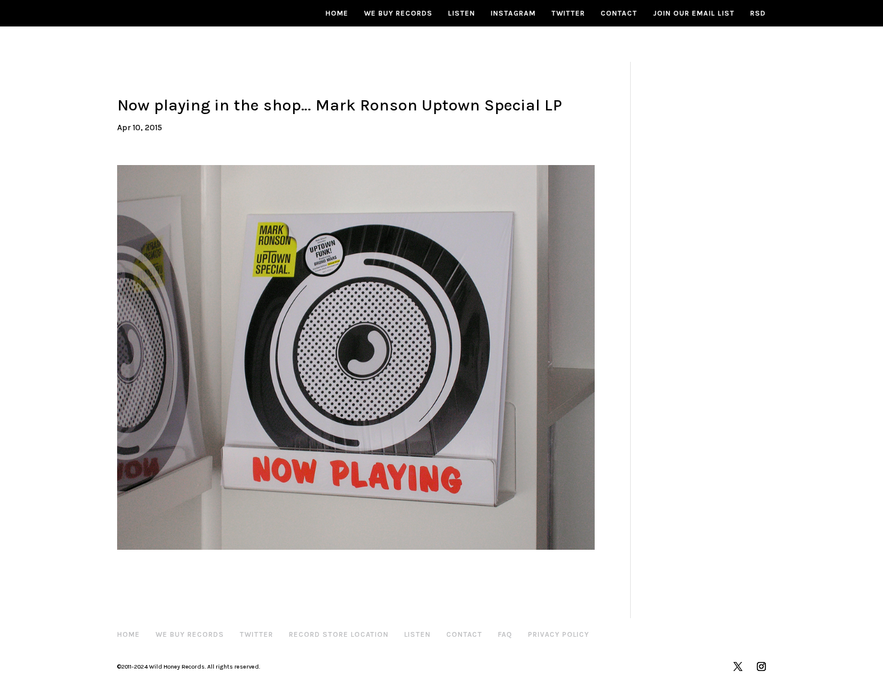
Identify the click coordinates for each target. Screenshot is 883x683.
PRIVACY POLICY (558, 634)
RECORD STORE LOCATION (339, 634)
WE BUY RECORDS (398, 13)
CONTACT (619, 13)
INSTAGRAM (513, 13)
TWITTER (568, 13)
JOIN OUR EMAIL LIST (694, 13)
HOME (337, 13)
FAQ (505, 634)
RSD (758, 13)
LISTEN (461, 13)
